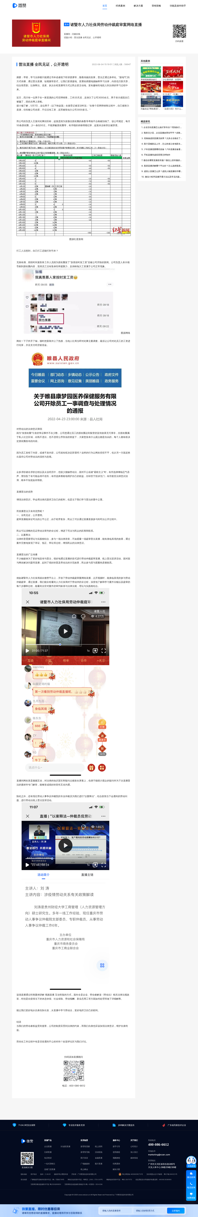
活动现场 (98, 1152)
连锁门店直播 (49, 1169)
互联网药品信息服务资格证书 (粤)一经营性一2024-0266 (83, 1184)
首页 (104, 5)
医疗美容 (84, 1158)
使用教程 (116, 1152)
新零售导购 (85, 1152)
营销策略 (156, 5)
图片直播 (98, 1164)
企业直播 (47, 1146)
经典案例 (120, 5)
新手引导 (116, 1146)
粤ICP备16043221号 (170, 1174)
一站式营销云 (49, 1164)
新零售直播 (85, 1146)
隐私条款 (24, 1174)
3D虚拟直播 (65, 1146)
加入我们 (134, 1152)
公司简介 (134, 1146)
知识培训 (47, 1158)
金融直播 (98, 1158)
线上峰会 (84, 1169)
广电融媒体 (85, 1164)
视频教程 (116, 1158)
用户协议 (34, 1174)
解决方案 (138, 5)
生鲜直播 (47, 1152)
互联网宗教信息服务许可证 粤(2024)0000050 (46, 1184)
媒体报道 (134, 1158)
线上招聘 (98, 1146)
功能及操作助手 (178, 5)
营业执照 (24, 1180)
